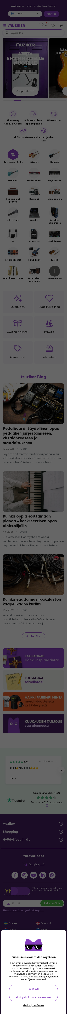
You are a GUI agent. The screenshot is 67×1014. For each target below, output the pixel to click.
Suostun (34, 988)
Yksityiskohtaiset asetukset (33, 997)
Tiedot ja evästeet (33, 1005)
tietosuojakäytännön (46, 976)
